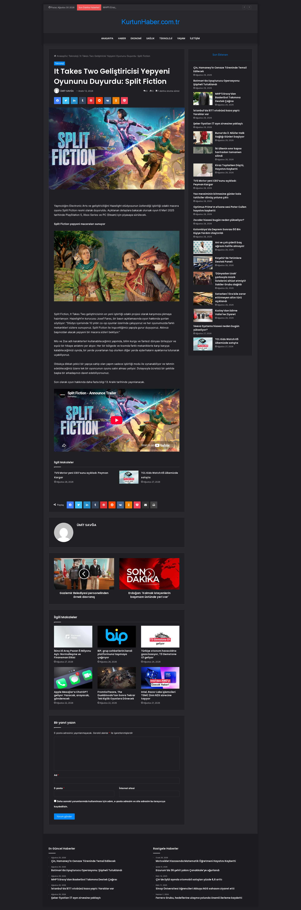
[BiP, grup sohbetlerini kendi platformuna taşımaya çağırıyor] (117, 636)
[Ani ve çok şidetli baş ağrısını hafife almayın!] (203, 247)
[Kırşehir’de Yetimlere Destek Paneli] (203, 262)
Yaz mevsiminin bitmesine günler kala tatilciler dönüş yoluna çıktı (217, 195)
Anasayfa (107, 38)
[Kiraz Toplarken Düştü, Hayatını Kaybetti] (203, 170)
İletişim (195, 38)
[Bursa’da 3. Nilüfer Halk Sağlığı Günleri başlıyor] (203, 137)
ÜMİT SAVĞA (67, 91)
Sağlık (150, 38)
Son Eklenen (220, 54)
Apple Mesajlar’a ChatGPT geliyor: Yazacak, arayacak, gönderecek (71, 695)
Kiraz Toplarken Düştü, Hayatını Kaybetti (229, 167)
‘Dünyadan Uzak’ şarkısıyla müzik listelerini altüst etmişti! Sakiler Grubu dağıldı (230, 279)
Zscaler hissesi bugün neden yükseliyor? (218, 220)
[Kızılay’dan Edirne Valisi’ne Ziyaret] (203, 315)
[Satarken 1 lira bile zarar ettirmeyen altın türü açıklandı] (203, 298)
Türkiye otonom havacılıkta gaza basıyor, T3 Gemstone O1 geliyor (158, 654)
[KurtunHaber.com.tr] (150, 22)
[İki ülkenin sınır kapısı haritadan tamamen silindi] (203, 153)
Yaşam (181, 38)
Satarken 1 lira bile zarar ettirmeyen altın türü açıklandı (230, 297)
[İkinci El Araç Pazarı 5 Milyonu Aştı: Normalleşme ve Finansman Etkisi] (73, 636)
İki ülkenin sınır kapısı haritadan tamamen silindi (228, 152)
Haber (122, 38)
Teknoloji (165, 38)
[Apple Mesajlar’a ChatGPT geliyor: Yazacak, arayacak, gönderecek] (73, 678)
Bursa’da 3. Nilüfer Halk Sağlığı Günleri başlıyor (229, 134)
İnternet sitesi (127, 788)
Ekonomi (136, 38)
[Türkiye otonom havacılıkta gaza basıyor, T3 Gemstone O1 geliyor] (160, 636)
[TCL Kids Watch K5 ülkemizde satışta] (128, 477)
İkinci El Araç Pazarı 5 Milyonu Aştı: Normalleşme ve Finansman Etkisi (72, 654)
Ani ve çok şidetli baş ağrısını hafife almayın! (229, 244)
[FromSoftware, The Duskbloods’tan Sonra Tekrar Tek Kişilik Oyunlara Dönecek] (117, 678)
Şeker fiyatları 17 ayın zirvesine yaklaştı (218, 123)
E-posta (59, 788)
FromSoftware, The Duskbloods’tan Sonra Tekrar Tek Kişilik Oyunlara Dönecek (116, 695)
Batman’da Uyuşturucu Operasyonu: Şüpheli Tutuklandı (216, 82)
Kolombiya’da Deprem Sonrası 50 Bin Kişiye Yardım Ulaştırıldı (217, 231)
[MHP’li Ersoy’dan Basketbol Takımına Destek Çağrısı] (203, 98)
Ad (56, 775)
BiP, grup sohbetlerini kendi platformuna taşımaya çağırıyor (115, 654)
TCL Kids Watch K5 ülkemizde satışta (226, 341)
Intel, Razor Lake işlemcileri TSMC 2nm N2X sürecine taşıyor (158, 695)
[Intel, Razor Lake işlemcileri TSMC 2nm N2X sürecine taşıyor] (160, 678)
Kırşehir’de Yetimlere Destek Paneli (228, 259)
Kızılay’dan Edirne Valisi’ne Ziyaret (226, 312)
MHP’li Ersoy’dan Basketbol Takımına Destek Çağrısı (130, 7)
